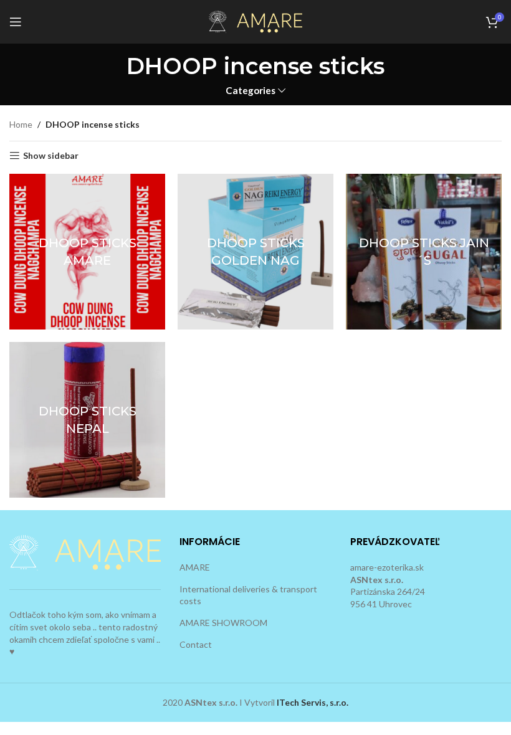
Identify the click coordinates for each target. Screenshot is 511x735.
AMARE (194, 567)
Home (20, 124)
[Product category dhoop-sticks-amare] (87, 252)
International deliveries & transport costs (248, 595)
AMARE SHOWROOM (223, 622)
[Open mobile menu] (15, 21)
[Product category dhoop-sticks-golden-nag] (255, 252)
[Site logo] (255, 21)
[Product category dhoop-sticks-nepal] (87, 420)
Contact (195, 644)
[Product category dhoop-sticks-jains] (424, 252)
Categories (250, 90)
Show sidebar (51, 156)
